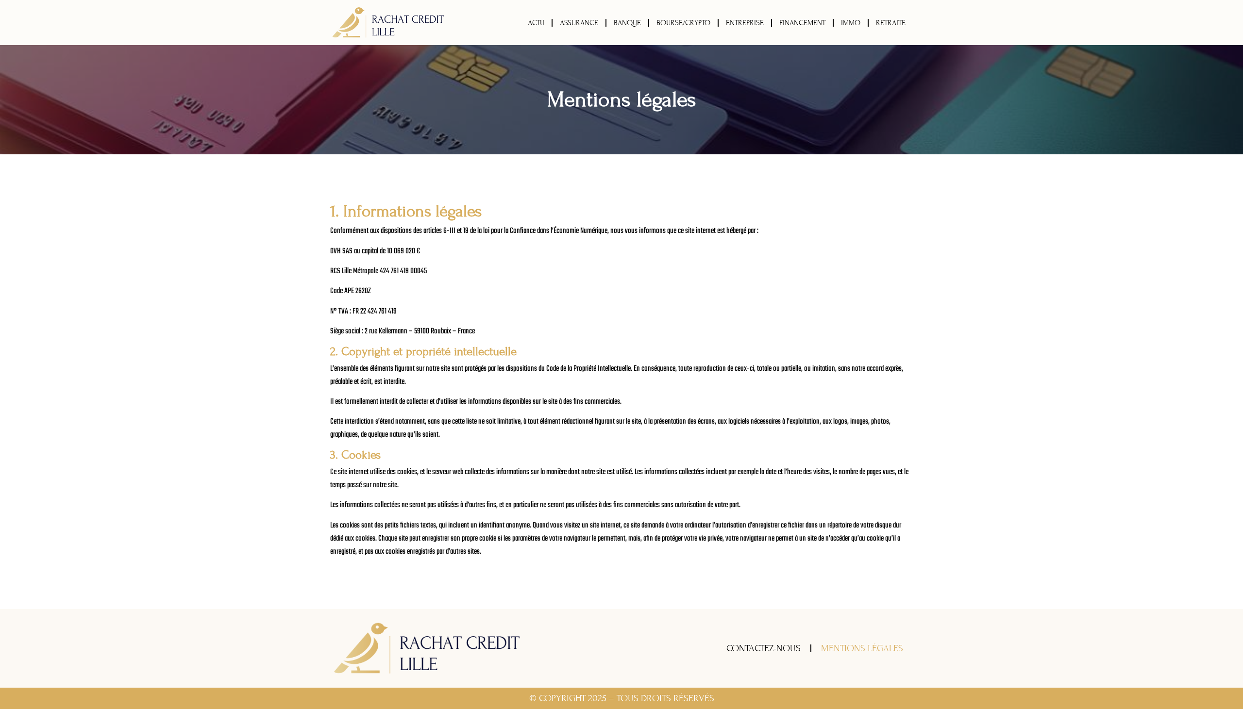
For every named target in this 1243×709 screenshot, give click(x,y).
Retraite (891, 22)
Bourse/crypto (683, 22)
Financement (802, 22)
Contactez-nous (763, 648)
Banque (627, 22)
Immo (850, 22)
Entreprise (745, 22)
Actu (536, 22)
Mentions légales (862, 648)
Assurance (579, 22)
